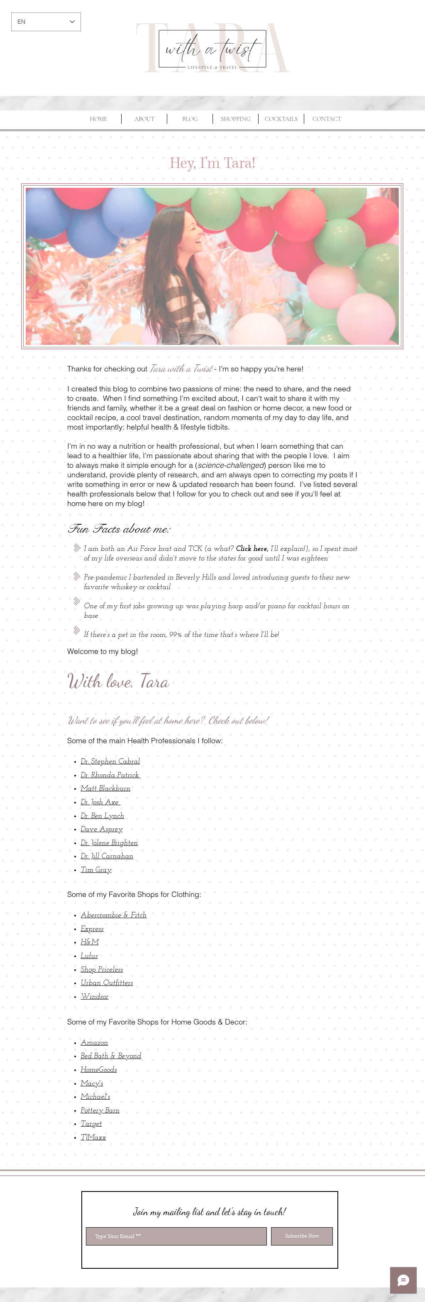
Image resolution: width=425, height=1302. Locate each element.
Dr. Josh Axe (100, 802)
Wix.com (265, 1295)
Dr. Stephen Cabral (110, 762)
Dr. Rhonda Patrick (111, 775)
